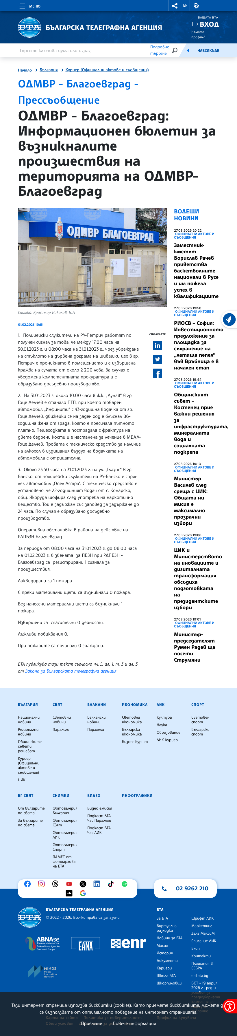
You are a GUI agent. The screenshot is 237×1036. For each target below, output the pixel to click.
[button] (175, 5)
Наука (162, 725)
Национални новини (29, 719)
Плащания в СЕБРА (202, 966)
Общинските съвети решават (30, 746)
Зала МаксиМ (203, 933)
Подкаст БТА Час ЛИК (99, 830)
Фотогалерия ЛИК (65, 835)
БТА (160, 909)
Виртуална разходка (167, 928)
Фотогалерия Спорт (65, 847)
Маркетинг (201, 926)
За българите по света (30, 823)
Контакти (201, 956)
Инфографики (137, 795)
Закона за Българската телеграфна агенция (70, 671)
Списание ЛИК (203, 941)
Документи (167, 960)
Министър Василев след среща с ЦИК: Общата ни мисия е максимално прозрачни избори (191, 500)
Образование (168, 732)
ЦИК (21, 780)
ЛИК (161, 704)
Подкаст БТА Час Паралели (99, 818)
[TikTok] (112, 884)
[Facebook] (29, 884)
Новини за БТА (170, 938)
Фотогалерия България (65, 810)
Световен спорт (200, 719)
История (165, 953)
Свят (57, 704)
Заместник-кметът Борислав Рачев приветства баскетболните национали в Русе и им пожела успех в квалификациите (196, 270)
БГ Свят (26, 795)
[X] (84, 884)
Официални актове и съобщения (194, 235)
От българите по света (31, 810)
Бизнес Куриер (135, 742)
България (49, 70)
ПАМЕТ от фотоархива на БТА (64, 862)
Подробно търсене (159, 50)
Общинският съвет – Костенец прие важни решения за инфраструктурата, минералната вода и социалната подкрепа (201, 423)
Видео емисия (99, 808)
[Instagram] (43, 884)
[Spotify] (126, 884)
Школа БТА (166, 975)
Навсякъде (208, 50)
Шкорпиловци (169, 983)
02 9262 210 (192, 888)
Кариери (164, 968)
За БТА (162, 918)
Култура (164, 717)
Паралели (61, 729)
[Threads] (57, 884)
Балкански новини (96, 719)
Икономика (135, 704)
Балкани (96, 704)
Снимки (61, 795)
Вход (209, 24)
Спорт (197, 704)
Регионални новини (28, 732)
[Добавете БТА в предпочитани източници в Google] (84, 893)
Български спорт (200, 732)
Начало (25, 70)
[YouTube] (70, 884)
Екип (195, 948)
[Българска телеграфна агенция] (29, 917)
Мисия (162, 945)
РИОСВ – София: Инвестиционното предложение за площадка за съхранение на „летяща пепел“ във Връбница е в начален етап (198, 345)
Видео (94, 795)
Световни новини (62, 719)
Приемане (91, 1023)
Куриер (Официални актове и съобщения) (107, 70)
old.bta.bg (199, 975)
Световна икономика (132, 719)
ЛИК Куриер (167, 740)
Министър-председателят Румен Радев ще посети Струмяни (194, 647)
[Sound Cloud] (70, 893)
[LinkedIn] (98, 884)
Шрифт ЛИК (202, 918)
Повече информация (134, 1023)
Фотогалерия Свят (65, 823)
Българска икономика (132, 732)
